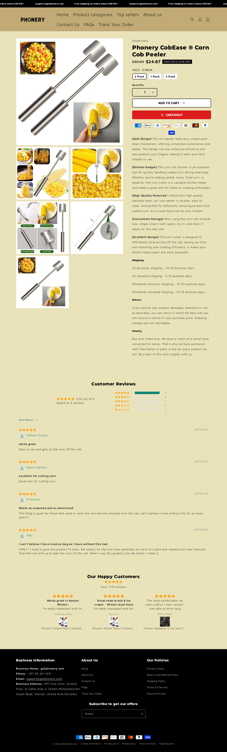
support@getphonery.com (44, 678)
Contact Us (88, 681)
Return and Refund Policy (162, 674)
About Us (87, 674)
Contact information (91, 743)
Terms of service (147, 743)
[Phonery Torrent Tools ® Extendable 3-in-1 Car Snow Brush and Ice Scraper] (63, 622)
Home (84, 668)
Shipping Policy (156, 681)
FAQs (84, 687)
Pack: (142, 69)
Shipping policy (166, 743)
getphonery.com (69, 744)
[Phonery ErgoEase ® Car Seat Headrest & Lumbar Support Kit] (165, 622)
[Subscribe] (141, 714)
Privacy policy (111, 743)
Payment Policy (156, 693)
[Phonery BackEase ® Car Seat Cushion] (114, 622)
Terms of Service (157, 687)
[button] (192, 19)
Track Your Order (91, 693)
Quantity (138, 85)
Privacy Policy (155, 668)
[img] (27, 430)
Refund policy (129, 743)
